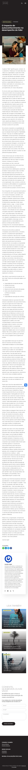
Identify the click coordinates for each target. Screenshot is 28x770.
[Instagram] (6, 591)
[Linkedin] (11, 591)
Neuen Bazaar (5, 744)
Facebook (4, 751)
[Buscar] (22, 3)
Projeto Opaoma (6, 745)
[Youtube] (8, 591)
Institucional (7, 21)
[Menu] (25, 3)
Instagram (4, 752)
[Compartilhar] (3, 548)
